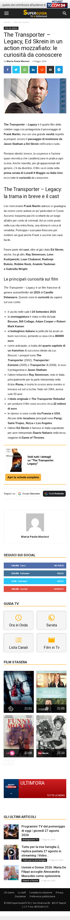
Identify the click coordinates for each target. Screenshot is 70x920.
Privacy (59, 892)
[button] (65, 13)
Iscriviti (59, 589)
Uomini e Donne (30, 880)
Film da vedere (21, 22)
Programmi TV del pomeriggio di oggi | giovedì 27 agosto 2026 (43, 831)
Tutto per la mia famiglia (34, 860)
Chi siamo (9, 892)
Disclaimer (20, 896)
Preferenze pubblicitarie (42, 896)
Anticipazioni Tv (30, 839)
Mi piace (59, 565)
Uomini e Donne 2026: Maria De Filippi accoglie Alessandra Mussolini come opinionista (43, 871)
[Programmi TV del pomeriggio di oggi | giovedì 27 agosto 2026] (11, 831)
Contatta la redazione (40, 892)
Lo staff (22, 892)
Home (7, 22)
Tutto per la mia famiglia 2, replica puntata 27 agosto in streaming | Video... (41, 851)
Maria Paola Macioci (18, 61)
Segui (60, 573)
